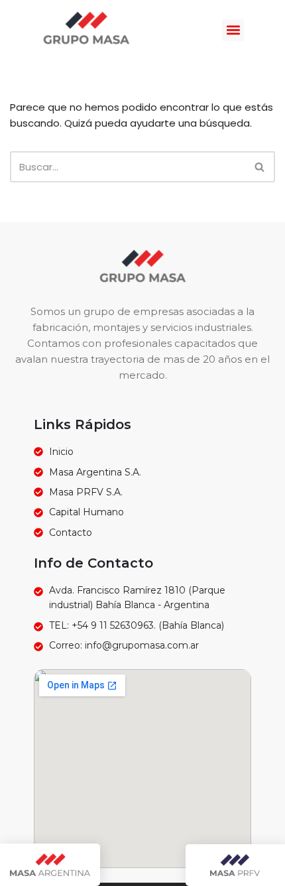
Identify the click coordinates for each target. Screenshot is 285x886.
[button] (233, 30)
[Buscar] (260, 166)
